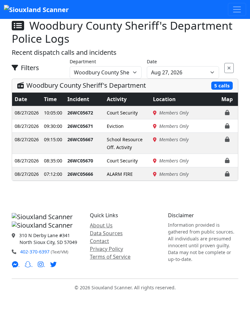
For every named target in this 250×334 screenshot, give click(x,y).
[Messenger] (16, 264)
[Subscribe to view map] (227, 112)
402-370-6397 (34, 252)
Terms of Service (110, 256)
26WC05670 (80, 161)
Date (152, 61)
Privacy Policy (106, 248)
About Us (101, 225)
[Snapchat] (29, 264)
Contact (99, 241)
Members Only (174, 113)
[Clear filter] (229, 68)
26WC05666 (80, 174)
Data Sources (106, 233)
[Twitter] (53, 264)
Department (83, 61)
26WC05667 (80, 139)
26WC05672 (80, 113)
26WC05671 (80, 126)
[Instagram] (41, 264)
